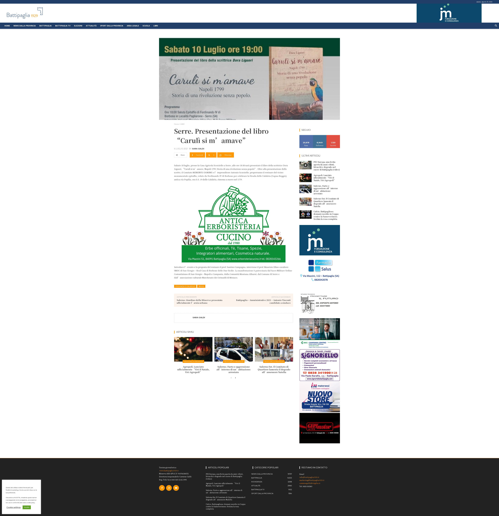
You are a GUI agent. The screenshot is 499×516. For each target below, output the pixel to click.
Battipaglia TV (62, 25)
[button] (496, 26)
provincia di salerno (185, 286)
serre (201, 286)
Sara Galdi (198, 149)
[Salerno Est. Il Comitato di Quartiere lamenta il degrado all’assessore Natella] (274, 349)
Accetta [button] (26, 507)
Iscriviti (333, 136)
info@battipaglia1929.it (309, 477)
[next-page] (235, 378)
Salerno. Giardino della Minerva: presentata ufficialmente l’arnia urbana (199, 301)
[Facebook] (162, 488)
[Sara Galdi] (183, 318)
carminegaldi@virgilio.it (309, 483)
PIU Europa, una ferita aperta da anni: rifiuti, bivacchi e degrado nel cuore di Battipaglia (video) (327, 166)
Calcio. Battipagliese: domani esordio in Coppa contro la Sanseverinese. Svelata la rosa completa (326, 215)
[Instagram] (169, 488)
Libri (155, 25)
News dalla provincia (25, 25)
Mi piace (306, 136)
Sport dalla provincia (111, 25)
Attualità (91, 25)
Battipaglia (45, 25)
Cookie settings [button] (13, 507)
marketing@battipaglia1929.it (311, 480)
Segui (319, 136)
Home (7, 25)
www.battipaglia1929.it (169, 470)
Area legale (133, 25)
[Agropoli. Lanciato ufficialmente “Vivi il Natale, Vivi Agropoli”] (193, 349)
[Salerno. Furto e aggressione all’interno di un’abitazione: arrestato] (233, 349)
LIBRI (182, 124)
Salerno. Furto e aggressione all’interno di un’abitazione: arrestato (233, 369)
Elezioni (78, 25)
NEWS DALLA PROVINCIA (193, 361)
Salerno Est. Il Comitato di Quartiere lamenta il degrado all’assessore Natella (274, 369)
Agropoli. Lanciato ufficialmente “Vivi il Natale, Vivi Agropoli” (193, 369)
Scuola (146, 25)
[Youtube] (176, 488)
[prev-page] (231, 378)
